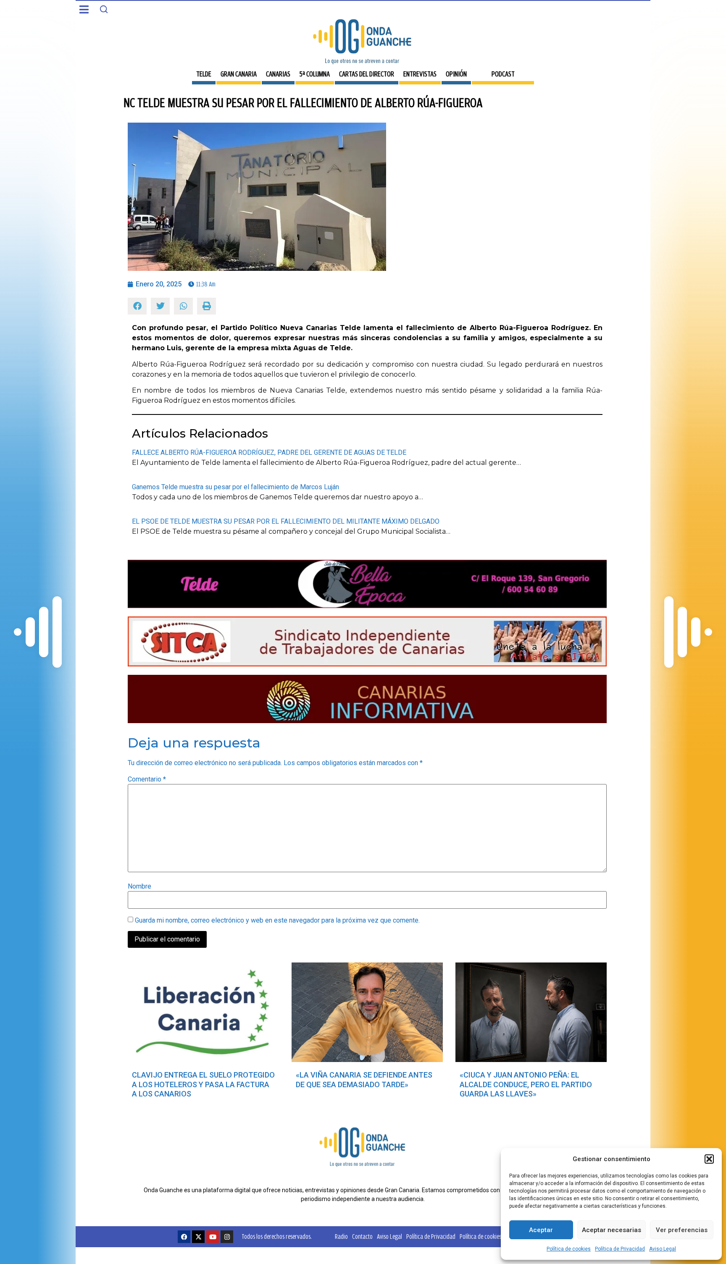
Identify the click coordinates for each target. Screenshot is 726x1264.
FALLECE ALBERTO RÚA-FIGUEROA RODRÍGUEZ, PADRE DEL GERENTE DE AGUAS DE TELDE (269, 452)
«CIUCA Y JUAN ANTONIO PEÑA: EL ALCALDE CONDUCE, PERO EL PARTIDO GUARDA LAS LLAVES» (526, 1084)
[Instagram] (227, 1236)
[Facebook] (184, 1236)
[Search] (104, 9)
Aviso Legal (662, 1249)
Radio (341, 1236)
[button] (709, 1159)
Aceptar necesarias (611, 1230)
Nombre (139, 886)
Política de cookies (569, 1249)
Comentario (147, 779)
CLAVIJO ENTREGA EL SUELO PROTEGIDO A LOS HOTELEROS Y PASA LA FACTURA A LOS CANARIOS (203, 1084)
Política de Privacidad (620, 1249)
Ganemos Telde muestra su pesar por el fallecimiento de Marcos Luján (235, 487)
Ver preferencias (682, 1230)
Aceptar (541, 1230)
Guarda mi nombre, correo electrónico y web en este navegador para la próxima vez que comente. (277, 920)
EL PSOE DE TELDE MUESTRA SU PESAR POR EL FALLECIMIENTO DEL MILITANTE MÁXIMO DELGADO (285, 521)
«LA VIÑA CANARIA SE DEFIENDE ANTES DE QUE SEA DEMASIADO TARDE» (364, 1079)
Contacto (362, 1236)
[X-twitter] (198, 1236)
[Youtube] (212, 1236)
